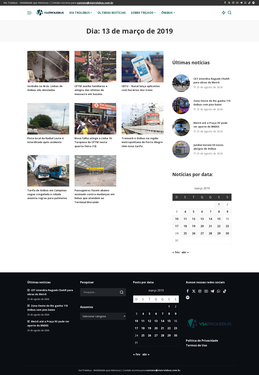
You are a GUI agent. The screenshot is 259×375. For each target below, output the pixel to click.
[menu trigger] (31, 13)
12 (193, 219)
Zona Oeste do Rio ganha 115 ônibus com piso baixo (211, 102)
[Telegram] (241, 3)
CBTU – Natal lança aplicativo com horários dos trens (141, 88)
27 (202, 233)
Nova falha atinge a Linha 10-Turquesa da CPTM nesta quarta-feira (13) (94, 142)
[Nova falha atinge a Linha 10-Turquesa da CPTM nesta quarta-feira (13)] (95, 118)
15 (218, 219)
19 (193, 226)
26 (193, 233)
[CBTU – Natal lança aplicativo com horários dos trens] (143, 66)
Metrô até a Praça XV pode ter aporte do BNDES (210, 124)
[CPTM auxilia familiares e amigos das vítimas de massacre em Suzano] (95, 66)
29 (218, 233)
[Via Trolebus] (50, 13)
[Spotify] (253, 3)
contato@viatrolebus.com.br (95, 2)
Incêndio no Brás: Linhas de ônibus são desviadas (45, 88)
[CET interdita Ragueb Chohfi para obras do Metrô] (181, 83)
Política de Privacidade (202, 340)
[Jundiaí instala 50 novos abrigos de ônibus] (181, 149)
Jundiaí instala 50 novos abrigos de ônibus (208, 146)
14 (210, 219)
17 (176, 226)
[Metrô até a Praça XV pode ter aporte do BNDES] (181, 127)
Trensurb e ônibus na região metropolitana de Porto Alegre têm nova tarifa (142, 142)
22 (218, 226)
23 (227, 226)
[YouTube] (237, 3)
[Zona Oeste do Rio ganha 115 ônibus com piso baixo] (181, 105)
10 (176, 219)
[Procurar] (229, 13)
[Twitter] (229, 3)
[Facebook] (225, 3)
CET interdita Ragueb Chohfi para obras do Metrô (211, 80)
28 (210, 233)
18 (185, 226)
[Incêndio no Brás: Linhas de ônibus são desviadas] (48, 66)
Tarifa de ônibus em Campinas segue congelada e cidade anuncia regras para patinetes (47, 194)
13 (202, 219)
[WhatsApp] (245, 3)
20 (202, 226)
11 (185, 219)
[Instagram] (233, 3)
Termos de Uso (196, 345)
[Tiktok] (249, 3)
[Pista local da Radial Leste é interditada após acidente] (48, 118)
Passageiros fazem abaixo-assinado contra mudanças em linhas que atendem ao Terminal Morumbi (95, 196)
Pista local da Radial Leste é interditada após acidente (45, 140)
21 (210, 226)
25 (185, 233)
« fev (176, 252)
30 (227, 233)
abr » (185, 252)
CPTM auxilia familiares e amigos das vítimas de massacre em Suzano (91, 90)
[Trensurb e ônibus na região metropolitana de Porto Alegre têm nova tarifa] (143, 118)
